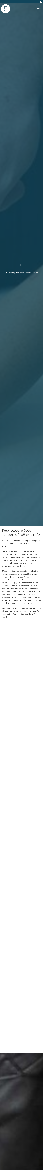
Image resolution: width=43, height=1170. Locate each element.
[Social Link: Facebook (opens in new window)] (41, 2)
